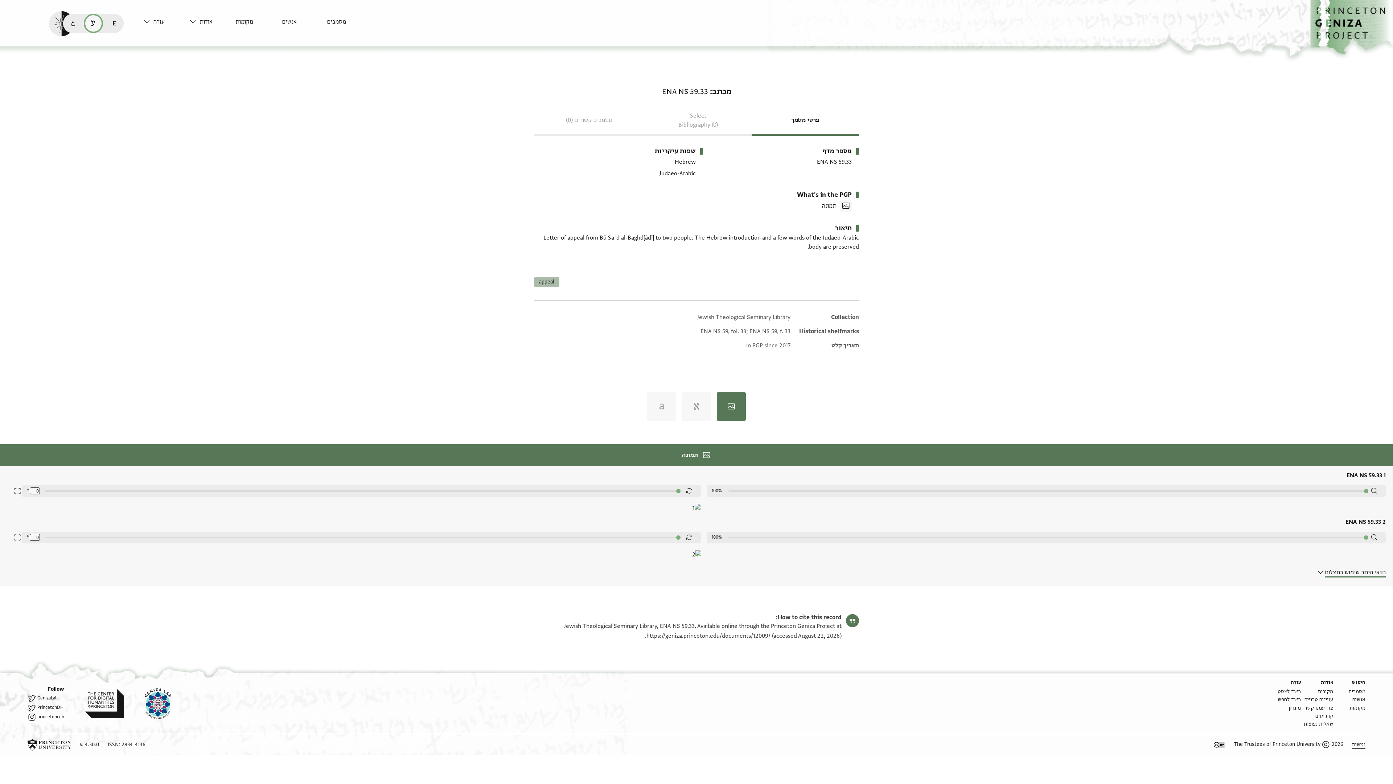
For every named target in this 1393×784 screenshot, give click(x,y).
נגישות (1358, 744)
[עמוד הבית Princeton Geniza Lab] (152, 703)
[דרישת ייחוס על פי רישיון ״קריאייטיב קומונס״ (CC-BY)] (1219, 745)
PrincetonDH (50, 707)
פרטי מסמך (805, 120)
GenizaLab (47, 698)
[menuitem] (348, 25)
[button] (1351, 27)
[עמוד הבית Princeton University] (49, 745)
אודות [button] (206, 21)
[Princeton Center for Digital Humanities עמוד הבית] (98, 703)
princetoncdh (50, 717)
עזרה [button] (159, 21)
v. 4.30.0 (89, 744)
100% (717, 491)
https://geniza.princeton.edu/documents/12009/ (708, 636)
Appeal (546, 281)
